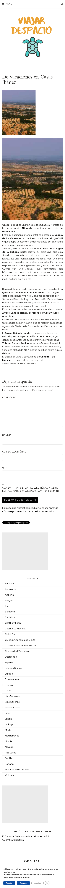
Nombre (7, 435)
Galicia (8, 690)
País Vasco (10, 752)
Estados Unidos (13, 668)
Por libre (9, 758)
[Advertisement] (25, 551)
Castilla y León (13, 623)
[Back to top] (58, 881)
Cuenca (44, 343)
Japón (8, 719)
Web (4, 468)
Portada (9, 764)
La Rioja (9, 724)
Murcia (8, 741)
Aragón (9, 600)
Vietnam (9, 775)
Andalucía (10, 589)
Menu (9, 4)
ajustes (26, 877)
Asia (7, 606)
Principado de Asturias (17, 769)
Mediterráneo (12, 735)
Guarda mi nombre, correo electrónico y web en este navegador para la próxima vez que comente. (31, 489)
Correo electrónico (15, 452)
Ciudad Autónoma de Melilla (20, 645)
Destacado (11, 656)
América (9, 583)
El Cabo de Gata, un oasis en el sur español (25, 836)
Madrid (8, 730)
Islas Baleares (12, 696)
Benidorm (10, 611)
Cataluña (10, 634)
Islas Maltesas (12, 707)
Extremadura (12, 679)
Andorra (9, 595)
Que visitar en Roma (13, 840)
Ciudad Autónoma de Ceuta (20, 640)
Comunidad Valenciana (17, 651)
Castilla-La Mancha (15, 628)
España (9, 662)
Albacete (27, 228)
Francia (9, 685)
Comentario (9, 397)
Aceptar (9, 883)
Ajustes (37, 883)
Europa (9, 673)
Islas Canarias (12, 702)
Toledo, (6, 343)
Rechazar (23, 883)
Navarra (9, 747)
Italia (7, 713)
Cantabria (10, 617)
